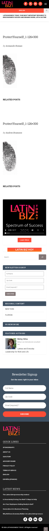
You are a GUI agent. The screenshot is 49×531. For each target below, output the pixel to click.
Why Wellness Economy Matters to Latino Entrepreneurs (23, 514)
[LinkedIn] (35, 4)
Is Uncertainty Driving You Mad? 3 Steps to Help (20, 499)
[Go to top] (46, 529)
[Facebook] (26, 4)
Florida (8, 315)
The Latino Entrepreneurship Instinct (16, 494)
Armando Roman (14, 45)
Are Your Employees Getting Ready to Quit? (18, 504)
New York (9, 309)
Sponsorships (8, 447)
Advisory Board (9, 461)
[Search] (42, 257)
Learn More (24, 240)
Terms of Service (9, 470)
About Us (6, 452)
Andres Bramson (14, 132)
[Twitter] (30, 4)
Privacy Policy (9, 466)
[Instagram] (40, 4)
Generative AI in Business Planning (15, 509)
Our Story (7, 457)
